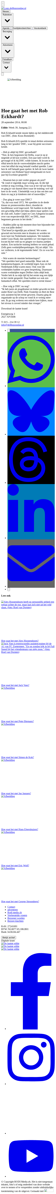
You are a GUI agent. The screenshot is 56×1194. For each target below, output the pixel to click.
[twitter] (31, 1133)
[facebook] (31, 1028)
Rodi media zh (14, 912)
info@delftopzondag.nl (12, 325)
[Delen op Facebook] (8, 330)
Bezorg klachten (15, 921)
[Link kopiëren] (8, 589)
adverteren (12, 909)
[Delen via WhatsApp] (31, 385)
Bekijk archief (8, 937)
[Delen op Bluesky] (31, 434)
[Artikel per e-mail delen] (31, 586)
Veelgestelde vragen (17, 915)
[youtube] (31, 1176)
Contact (11, 906)
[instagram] (31, 1083)
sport (29, 122)
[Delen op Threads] (31, 482)
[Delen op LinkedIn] (31, 538)
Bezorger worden (16, 918)
